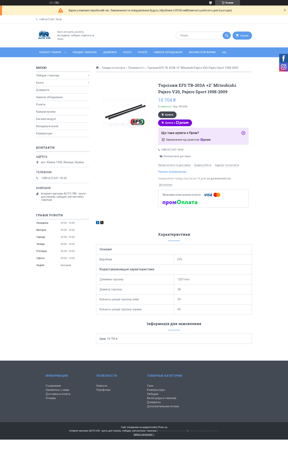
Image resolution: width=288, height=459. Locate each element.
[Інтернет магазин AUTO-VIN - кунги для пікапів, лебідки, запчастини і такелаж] (44, 42)
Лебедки (152, 394)
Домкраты (154, 402)
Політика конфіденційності (204, 430)
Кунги (127, 52)
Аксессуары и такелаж (161, 398)
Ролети (142, 52)
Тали (150, 385)
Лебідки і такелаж (84, 52)
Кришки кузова (45, 111)
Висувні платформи (202, 52)
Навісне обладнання (168, 52)
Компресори (44, 133)
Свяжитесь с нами (57, 389)
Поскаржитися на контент (172, 430)
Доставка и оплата (58, 394)
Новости (101, 385)
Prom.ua (162, 427)
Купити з (170, 122)
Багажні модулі (46, 118)
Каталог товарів (50, 52)
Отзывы (51, 398)
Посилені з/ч (136, 67)
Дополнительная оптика (163, 406)
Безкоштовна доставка (177, 156)
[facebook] (97, 223)
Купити (169, 114)
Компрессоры (156, 389)
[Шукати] (227, 35)
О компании (53, 385)
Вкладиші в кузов (47, 126)
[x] (101, 223)
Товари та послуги (113, 67)
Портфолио (103, 389)
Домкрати (110, 52)
